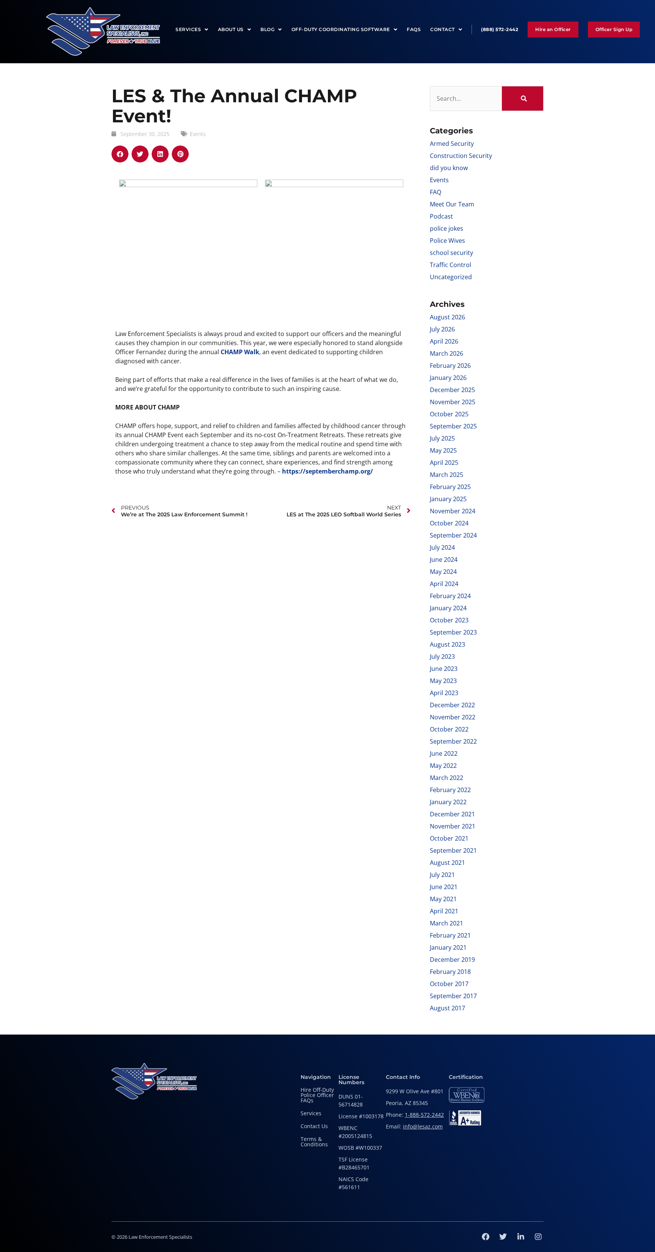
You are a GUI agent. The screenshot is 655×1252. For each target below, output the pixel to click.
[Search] (522, 98)
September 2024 (453, 535)
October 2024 (449, 523)
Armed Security (452, 143)
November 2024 (452, 511)
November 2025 (452, 402)
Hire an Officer (553, 29)
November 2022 (452, 717)
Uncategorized (451, 277)
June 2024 (444, 559)
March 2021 (446, 923)
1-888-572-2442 (424, 1114)
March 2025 (446, 474)
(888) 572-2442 (499, 29)
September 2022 (453, 741)
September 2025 (453, 426)
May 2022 (443, 765)
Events (198, 134)
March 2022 (446, 778)
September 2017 (453, 996)
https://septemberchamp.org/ (327, 471)
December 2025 (452, 390)
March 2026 (446, 353)
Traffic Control (450, 265)
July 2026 (442, 329)
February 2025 (450, 487)
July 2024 (442, 547)
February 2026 (450, 365)
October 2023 (449, 620)
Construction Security (461, 156)
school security (451, 253)
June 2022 (444, 753)
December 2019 (452, 959)
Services (188, 29)
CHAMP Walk (240, 352)
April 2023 (444, 693)
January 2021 (448, 947)
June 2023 (444, 668)
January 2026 (448, 378)
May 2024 (443, 571)
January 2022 (448, 802)
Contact (442, 29)
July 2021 (442, 875)
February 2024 (450, 596)
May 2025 (443, 450)
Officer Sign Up (614, 29)
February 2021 (450, 935)
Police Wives (447, 240)
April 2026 (444, 341)
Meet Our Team (452, 204)
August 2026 (447, 317)
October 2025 (449, 414)
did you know (449, 168)
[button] (119, 154)
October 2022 (449, 729)
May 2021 (443, 899)
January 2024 (448, 608)
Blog (267, 29)
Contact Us (314, 1126)
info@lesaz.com (423, 1126)
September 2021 (453, 850)
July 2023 (442, 656)
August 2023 (447, 644)
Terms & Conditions (314, 1141)
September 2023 (453, 632)
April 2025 (444, 462)
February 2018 (450, 972)
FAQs (414, 29)
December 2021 (452, 814)
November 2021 (452, 826)
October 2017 (449, 984)
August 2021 (447, 862)
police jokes (446, 228)
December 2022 (452, 705)
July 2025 (442, 438)
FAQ (435, 192)
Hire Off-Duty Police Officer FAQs (317, 1095)
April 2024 (444, 584)
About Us (231, 29)
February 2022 (450, 790)
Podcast (441, 216)
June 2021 (444, 887)
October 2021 (449, 838)
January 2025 (448, 499)
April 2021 (444, 911)
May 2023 (443, 681)
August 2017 (447, 1008)
